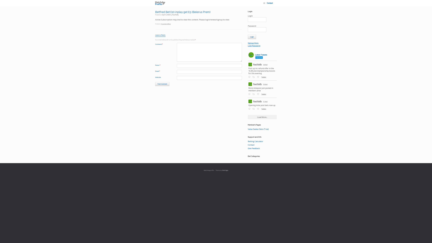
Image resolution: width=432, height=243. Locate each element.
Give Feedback (254, 148)
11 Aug (265, 101)
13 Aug (265, 84)
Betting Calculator (255, 141)
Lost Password (254, 46)
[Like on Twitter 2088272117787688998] (258, 77)
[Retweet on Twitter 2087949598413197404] (254, 94)
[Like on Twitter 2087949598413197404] (258, 94)
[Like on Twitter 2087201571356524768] (258, 109)
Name (157, 65)
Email (157, 71)
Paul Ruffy (175, 15)
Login (250, 16)
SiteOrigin (225, 170)
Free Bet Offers (166, 24)
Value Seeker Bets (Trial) (258, 129)
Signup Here (253, 43)
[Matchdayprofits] (160, 3)
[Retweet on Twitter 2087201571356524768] (254, 109)
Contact (270, 3)
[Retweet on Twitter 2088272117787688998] (254, 77)
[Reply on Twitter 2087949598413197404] (250, 94)
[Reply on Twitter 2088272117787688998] (250, 77)
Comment (159, 44)
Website (158, 77)
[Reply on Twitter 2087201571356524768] (250, 109)
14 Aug (265, 65)
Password (252, 26)
